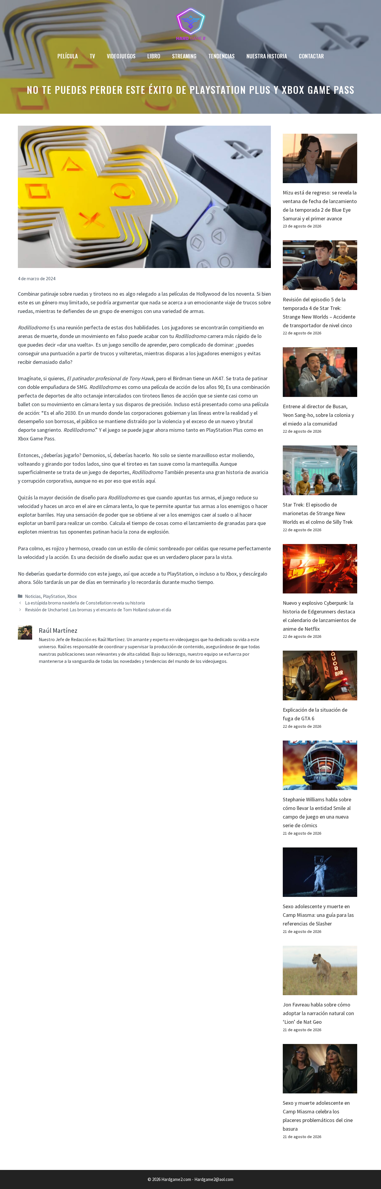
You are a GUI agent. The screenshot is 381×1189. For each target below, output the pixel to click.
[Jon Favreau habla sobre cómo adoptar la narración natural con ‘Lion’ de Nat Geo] (320, 990)
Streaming (184, 56)
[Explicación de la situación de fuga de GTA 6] (320, 695)
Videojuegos (121, 56)
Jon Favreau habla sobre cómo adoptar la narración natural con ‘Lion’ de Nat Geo (318, 1013)
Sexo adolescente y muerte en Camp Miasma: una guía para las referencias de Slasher (318, 915)
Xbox (72, 596)
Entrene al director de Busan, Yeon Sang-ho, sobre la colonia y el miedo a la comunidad (318, 415)
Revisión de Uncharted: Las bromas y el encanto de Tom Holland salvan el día (98, 610)
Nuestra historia (266, 56)
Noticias (33, 596)
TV (92, 56)
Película (67, 56)
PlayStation (54, 596)
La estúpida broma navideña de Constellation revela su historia (85, 603)
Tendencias (221, 56)
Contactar (311, 56)
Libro (153, 56)
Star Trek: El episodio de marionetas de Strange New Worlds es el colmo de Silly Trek (318, 513)
